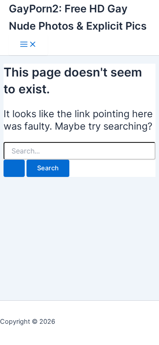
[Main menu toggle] (28, 44)
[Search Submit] (14, 168)
